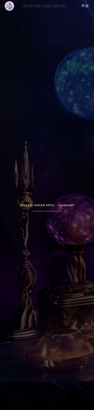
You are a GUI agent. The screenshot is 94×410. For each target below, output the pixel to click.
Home (25, 6)
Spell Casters (38, 6)
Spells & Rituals (48, 6)
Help (63, 6)
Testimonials (57, 6)
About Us (31, 6)
